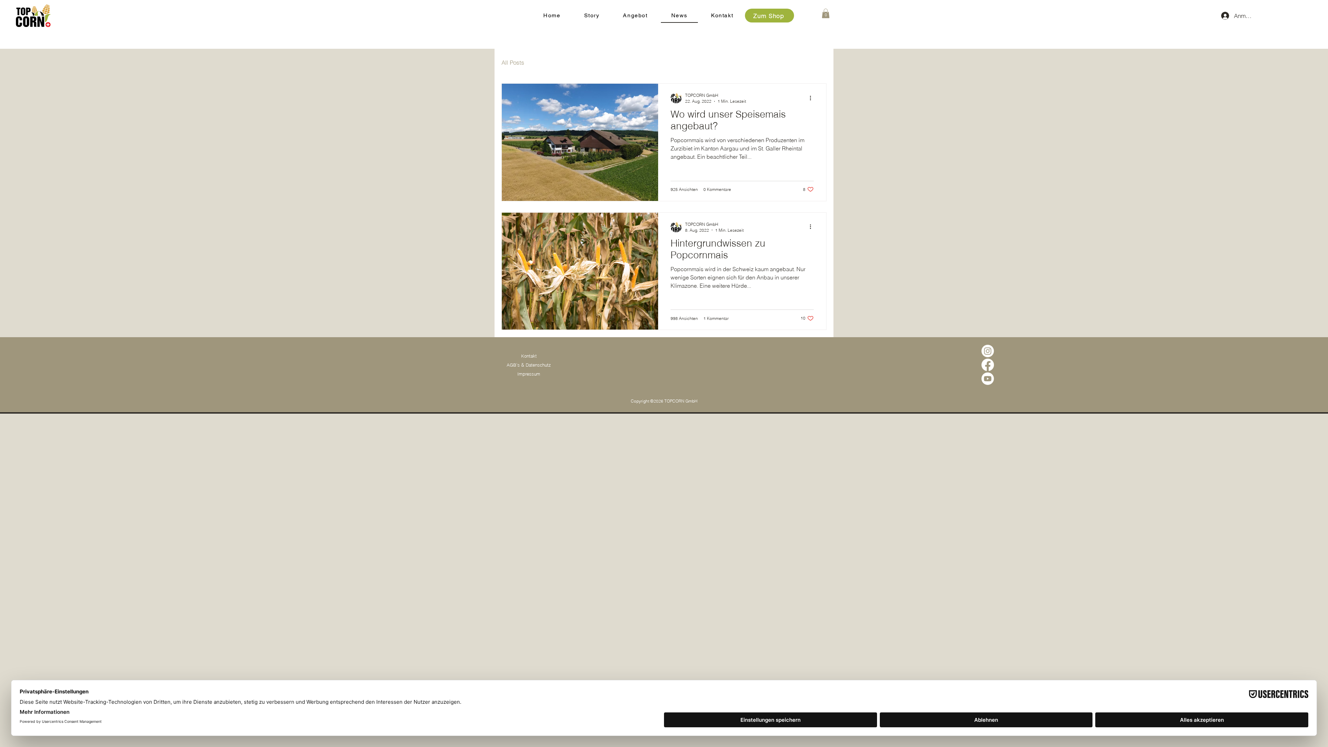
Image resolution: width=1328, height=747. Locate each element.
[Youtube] (987, 378)
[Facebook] (987, 365)
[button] (826, 13)
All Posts (512, 62)
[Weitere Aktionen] (813, 98)
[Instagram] (987, 351)
